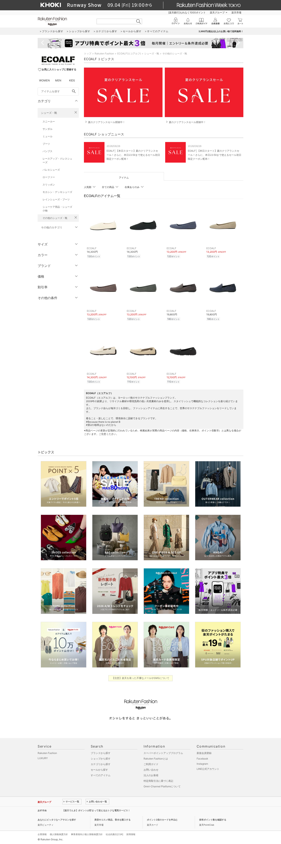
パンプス (47, 151)
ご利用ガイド (151, 764)
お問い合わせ (151, 769)
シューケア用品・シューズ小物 (57, 208)
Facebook (202, 758)
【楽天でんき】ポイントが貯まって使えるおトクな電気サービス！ (96, 810)
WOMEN (44, 80)
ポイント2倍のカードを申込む (162, 819)
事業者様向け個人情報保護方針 (87, 834)
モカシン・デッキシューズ (57, 192)
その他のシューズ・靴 (55, 218)
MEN (58, 80)
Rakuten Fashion (104, 53)
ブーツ (46, 143)
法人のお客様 (151, 775)
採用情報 (130, 834)
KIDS (72, 80)
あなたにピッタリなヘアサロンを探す (57, 819)
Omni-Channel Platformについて (162, 786)
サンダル (47, 128)
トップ (87, 53)
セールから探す (99, 769)
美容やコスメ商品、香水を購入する (112, 819)
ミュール (47, 136)
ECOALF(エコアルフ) (129, 53)
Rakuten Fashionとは (156, 758)
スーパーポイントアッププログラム (163, 753)
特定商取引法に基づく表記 (158, 780)
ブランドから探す (100, 753)
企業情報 (42, 834)
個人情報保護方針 (59, 834)
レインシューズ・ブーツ (56, 199)
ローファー (49, 177)
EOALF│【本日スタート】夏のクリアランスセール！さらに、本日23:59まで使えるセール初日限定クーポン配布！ (133, 154)
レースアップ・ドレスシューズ (57, 160)
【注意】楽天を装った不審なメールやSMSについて (140, 678)
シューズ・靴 (49, 112)
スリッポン (49, 184)
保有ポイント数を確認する (212, 819)
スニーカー (49, 121)
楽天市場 (236, 12)
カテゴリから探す (100, 764)
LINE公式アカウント (208, 768)
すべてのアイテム (100, 775)
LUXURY (43, 758)
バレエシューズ (51, 169)
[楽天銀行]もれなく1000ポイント (187, 12)
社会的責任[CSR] (114, 834)
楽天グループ (217, 12)
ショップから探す (100, 758)
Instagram (202, 763)
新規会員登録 (204, 753)
